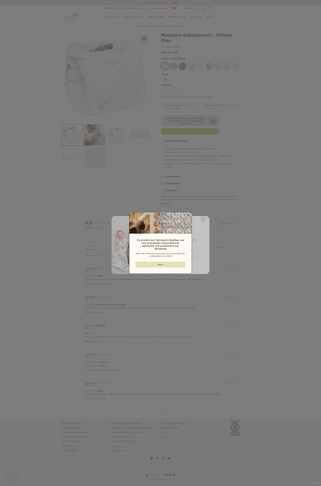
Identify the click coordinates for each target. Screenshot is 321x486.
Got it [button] (160, 264)
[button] (189, 215)
